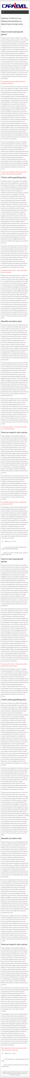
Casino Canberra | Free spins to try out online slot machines (14, 1065)
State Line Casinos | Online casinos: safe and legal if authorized (14, 553)
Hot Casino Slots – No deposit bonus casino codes (15, 1059)
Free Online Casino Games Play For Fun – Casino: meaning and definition (14, 547)
